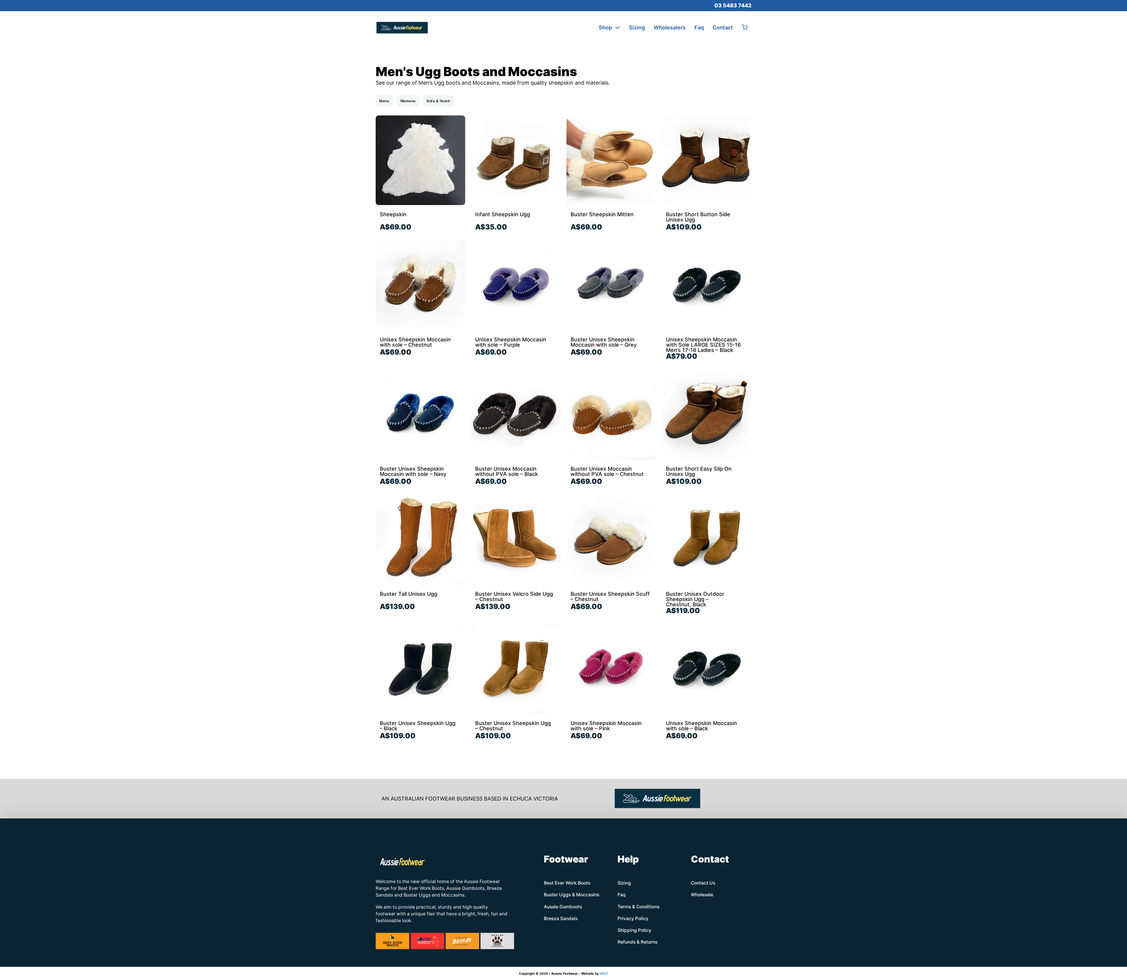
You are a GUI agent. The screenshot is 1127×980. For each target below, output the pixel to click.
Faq (699, 27)
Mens (384, 101)
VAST (604, 973)
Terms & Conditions (638, 906)
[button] (745, 27)
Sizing (637, 27)
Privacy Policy (633, 918)
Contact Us (703, 883)
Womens (408, 101)
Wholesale (702, 894)
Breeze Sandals (561, 918)
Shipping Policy (634, 930)
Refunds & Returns (637, 942)
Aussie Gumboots (563, 906)
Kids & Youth (438, 101)
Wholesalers (670, 27)
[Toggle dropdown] (617, 27)
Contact (723, 27)
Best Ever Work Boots (567, 883)
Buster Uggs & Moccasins (571, 894)
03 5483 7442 (732, 5)
